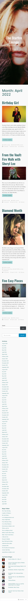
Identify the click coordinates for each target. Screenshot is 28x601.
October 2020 (5, 490)
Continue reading (7, 140)
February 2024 (5, 408)
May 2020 (4, 501)
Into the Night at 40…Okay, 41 (14, 559)
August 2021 (4, 471)
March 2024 (4, 406)
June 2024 (4, 399)
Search (3, 325)
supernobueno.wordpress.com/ (8, 552)
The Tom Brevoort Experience (8, 547)
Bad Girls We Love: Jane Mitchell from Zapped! (16, 577)
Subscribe (22, 335)
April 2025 (4, 378)
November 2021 (5, 467)
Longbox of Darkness (6, 513)
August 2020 (4, 495)
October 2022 (5, 443)
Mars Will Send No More (7, 541)
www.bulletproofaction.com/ (8, 517)
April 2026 (4, 352)
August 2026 (4, 343)
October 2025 (5, 365)
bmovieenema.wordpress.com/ (8, 526)
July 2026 (4, 345)
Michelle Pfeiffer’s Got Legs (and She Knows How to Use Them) (16, 584)
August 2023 (4, 421)
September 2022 (5, 445)
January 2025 (5, 384)
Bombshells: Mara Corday (13, 587)
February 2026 (5, 356)
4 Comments (6, 272)
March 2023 (4, 432)
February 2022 (5, 460)
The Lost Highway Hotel (7, 530)
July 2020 (4, 497)
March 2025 (4, 380)
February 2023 (5, 434)
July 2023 (4, 423)
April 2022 (4, 456)
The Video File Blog (6, 511)
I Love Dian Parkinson (6, 524)
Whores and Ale (5, 528)
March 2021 (4, 480)
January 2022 (5, 462)
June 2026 (4, 348)
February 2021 (5, 482)
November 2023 (5, 415)
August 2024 (4, 395)
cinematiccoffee (5, 545)
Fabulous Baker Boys (7, 269)
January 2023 (5, 436)
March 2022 (4, 458)
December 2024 (5, 386)
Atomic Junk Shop (6, 549)
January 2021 (5, 484)
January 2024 (5, 410)
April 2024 (4, 404)
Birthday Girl (10, 102)
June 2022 (4, 451)
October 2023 (5, 417)
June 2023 (4, 425)
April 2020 (4, 503)
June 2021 (4, 475)
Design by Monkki (6, 539)
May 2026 (4, 350)
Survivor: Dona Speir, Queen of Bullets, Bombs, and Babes (16, 563)
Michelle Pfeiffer (16, 144)
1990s (14, 200)
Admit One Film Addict (7, 543)
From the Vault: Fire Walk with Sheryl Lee (12, 159)
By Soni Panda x (5, 515)
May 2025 (4, 376)
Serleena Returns (11, 580)
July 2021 (4, 473)
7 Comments (6, 202)
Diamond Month (12, 210)
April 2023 (4, 430)
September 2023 (5, 419)
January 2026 (5, 358)
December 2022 (5, 438)
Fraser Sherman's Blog (6, 521)
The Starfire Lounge (14, 40)
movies (21, 144)
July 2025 (4, 371)
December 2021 (5, 464)
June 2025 (4, 373)
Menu (14, 49)
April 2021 (4, 477)
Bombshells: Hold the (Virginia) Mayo (16, 569)
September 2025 (5, 367)
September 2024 (5, 393)
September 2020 (5, 493)
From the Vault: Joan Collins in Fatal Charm (15, 591)
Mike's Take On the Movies (7, 534)
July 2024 (4, 397)
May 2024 (4, 402)
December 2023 (5, 412)
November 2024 (5, 389)
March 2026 (4, 354)
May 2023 (4, 428)
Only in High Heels (6, 519)
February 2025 (5, 382)
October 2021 (5, 469)
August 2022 (4, 447)
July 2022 (4, 449)
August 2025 (4, 369)
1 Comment (5, 146)
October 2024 (5, 391)
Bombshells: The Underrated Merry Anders (15, 573)
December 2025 (5, 360)
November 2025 (5, 363)
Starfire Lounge (6, 144)
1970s (14, 317)
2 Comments (6, 319)
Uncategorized (5, 270)
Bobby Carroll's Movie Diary (8, 532)
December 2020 (5, 486)
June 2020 (4, 499)
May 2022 (4, 454)
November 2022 (5, 441)
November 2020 (5, 488)
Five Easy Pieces (12, 280)
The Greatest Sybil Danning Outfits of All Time (17, 566)
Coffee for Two (5, 536)
